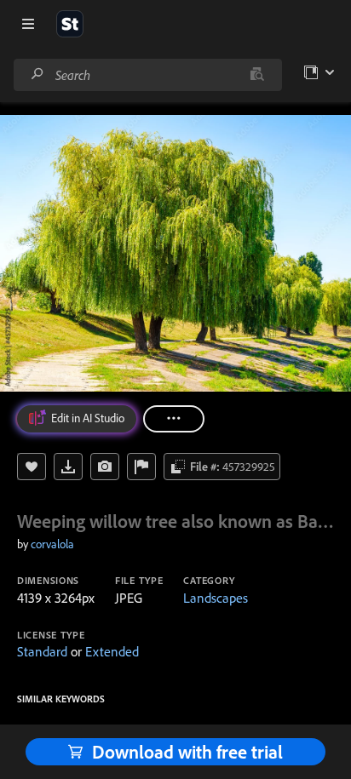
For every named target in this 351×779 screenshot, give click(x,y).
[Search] (37, 74)
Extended (112, 651)
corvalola (52, 544)
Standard (42, 651)
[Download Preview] (68, 466)
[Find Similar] (104, 466)
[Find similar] (257, 74)
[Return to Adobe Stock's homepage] (69, 23)
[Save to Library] (31, 466)
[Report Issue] (141, 466)
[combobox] (147, 75)
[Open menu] (28, 23)
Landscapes (215, 597)
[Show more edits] (173, 418)
